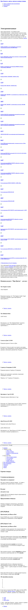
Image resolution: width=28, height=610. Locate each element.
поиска (25, 38)
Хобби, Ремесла (10, 460)
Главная (5, 447)
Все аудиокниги (7, 463)
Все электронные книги (9, 462)
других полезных (9, 266)
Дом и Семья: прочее (11, 457)
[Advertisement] (10, 17)
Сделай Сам (9, 459)
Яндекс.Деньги (11, 591)
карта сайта (6, 600)
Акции (5, 466)
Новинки (5, 464)
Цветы (8, 454)
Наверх (5, 606)
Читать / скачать (7, 308)
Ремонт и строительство (12, 453)
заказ (4, 598)
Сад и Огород (9, 458)
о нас (4, 597)
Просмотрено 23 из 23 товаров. (9, 263)
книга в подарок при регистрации (11, 3)
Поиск (5, 467)
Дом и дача (9, 450)
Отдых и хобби (10, 451)
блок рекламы (12, 265)
